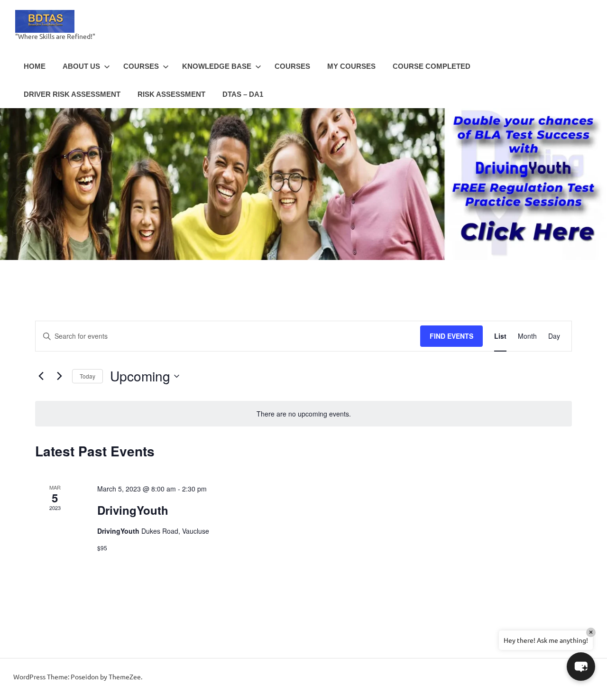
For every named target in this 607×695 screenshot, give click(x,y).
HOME (35, 66)
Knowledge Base (216, 66)
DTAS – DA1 (242, 94)
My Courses (351, 66)
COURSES (141, 66)
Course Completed (431, 66)
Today (87, 376)
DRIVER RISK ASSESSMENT (72, 94)
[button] (581, 666)
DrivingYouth (132, 510)
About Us (81, 66)
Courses (292, 66)
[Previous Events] (40, 376)
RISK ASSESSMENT (171, 94)
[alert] (303, 414)
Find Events (451, 336)
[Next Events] (59, 376)
